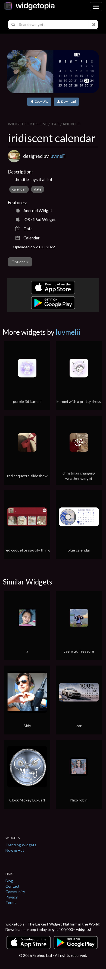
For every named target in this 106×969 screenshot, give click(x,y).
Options (18, 261)
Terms (10, 902)
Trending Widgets (20, 845)
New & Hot (14, 850)
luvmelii (57, 156)
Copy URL (40, 101)
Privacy (11, 897)
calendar (19, 189)
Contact (12, 886)
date (37, 189)
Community (15, 891)
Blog (9, 880)
